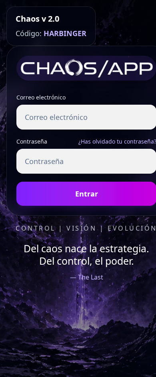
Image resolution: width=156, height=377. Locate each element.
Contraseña (31, 141)
